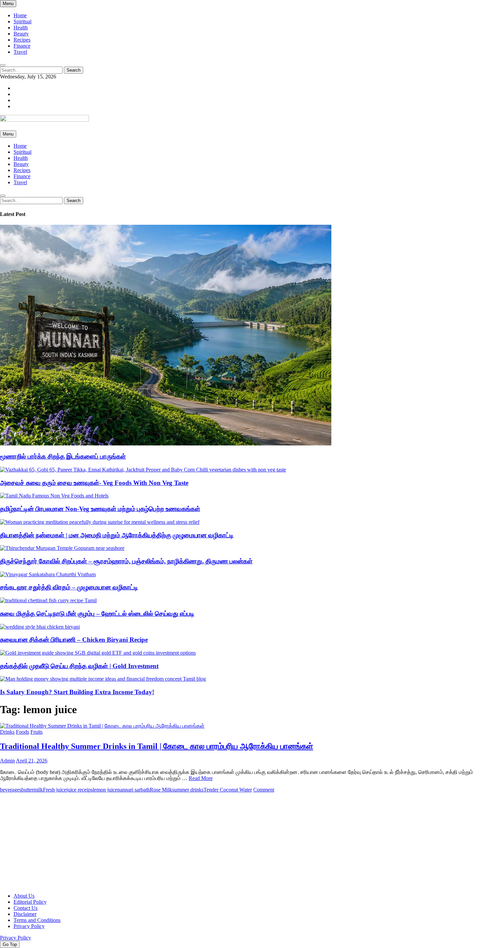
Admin (7, 760)
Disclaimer (25, 914)
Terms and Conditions (37, 920)
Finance (22, 46)
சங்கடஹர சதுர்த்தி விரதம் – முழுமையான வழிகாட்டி (69, 587)
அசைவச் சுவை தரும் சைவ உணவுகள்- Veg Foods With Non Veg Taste (94, 482)
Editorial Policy (30, 902)
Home (20, 15)
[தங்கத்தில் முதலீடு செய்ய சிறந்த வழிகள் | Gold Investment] (98, 653)
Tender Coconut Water (228, 790)
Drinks (7, 732)
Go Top (10, 944)
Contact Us (26, 908)
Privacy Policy (29, 926)
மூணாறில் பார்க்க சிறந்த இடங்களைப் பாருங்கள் (63, 456)
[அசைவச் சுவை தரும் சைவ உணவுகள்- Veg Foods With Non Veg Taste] (143, 469)
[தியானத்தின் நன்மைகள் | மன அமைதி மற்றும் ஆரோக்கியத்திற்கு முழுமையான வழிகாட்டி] (99, 522)
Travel (20, 52)
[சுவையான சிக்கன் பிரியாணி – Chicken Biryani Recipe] (40, 627)
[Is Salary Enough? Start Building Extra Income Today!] (103, 679)
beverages (10, 790)
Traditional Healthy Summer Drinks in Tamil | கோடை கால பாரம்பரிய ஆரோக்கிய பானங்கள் (156, 746)
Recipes (22, 40)
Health (21, 27)
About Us (24, 896)
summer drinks (188, 790)
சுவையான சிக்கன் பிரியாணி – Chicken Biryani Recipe (74, 639)
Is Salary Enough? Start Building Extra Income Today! (77, 692)
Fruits (36, 732)
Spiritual (22, 21)
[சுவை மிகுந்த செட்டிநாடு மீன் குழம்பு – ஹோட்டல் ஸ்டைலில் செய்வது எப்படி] (48, 600)
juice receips (79, 790)
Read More (201, 778)
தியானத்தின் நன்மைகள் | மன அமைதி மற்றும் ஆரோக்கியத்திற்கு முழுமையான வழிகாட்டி (117, 535)
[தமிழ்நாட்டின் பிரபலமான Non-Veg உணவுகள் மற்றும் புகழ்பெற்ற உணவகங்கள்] (54, 496)
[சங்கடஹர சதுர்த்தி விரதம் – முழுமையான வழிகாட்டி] (48, 574)
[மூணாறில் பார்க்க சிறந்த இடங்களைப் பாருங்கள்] (165, 443)
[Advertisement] (203, 840)
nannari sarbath (133, 790)
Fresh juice (54, 790)
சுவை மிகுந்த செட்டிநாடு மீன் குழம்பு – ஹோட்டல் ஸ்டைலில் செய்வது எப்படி (97, 613)
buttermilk (32, 790)
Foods (22, 732)
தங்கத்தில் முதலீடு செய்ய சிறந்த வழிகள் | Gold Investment (79, 666)
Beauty (21, 34)
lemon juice (105, 790)
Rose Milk (161, 790)
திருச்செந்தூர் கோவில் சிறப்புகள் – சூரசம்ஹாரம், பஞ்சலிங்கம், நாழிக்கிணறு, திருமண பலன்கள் (126, 561)
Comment (263, 790)
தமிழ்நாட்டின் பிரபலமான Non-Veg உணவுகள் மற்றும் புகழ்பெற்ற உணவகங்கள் (100, 508)
